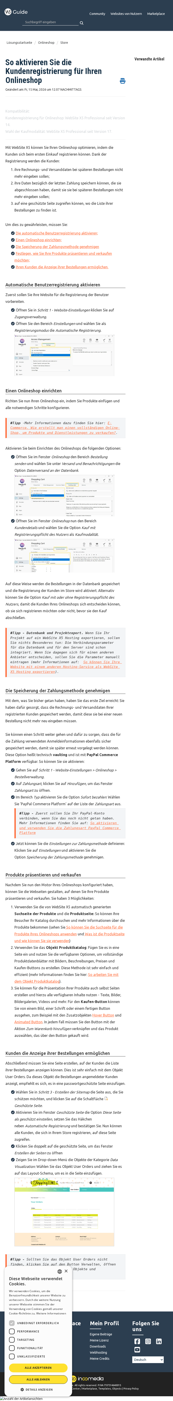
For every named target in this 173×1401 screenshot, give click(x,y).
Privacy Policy (131, 1388)
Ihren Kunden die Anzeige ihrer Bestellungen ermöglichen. (62, 267)
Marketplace (156, 14)
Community (97, 14)
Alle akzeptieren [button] (38, 1368)
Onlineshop (46, 42)
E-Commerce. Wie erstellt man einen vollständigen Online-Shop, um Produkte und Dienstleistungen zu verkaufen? (65, 428)
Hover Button (103, 1015)
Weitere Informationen (51, 1313)
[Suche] (82, 23)
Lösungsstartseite (20, 42)
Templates (104, 1388)
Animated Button (28, 1022)
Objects (116, 1388)
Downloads (98, 1346)
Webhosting (98, 1352)
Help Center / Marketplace (81, 1388)
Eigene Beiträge (101, 1334)
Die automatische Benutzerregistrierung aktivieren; (57, 233)
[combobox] (59, 1271)
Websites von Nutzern (126, 14)
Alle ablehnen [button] (38, 1379)
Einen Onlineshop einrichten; (39, 240)
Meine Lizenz (99, 1340)
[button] (38, 1389)
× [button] (66, 1271)
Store (64, 42)
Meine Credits (99, 1358)
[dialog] (38, 1331)
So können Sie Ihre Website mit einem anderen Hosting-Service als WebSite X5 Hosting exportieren (66, 667)
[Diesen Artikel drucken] (122, 78)
